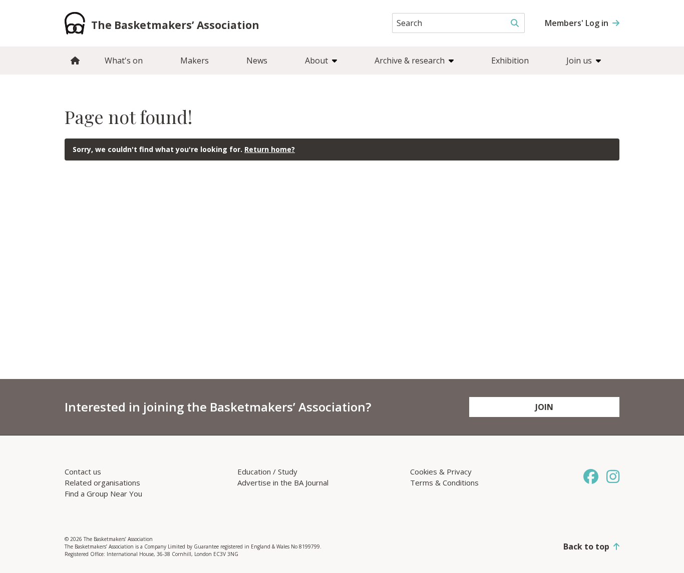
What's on (124, 60)
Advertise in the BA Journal (282, 483)
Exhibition (510, 60)
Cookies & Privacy (441, 471)
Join (544, 407)
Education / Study (267, 471)
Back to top (586, 546)
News (256, 60)
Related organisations (102, 483)
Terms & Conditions (444, 483)
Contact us (83, 471)
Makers (194, 60)
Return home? (269, 149)
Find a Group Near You (103, 493)
